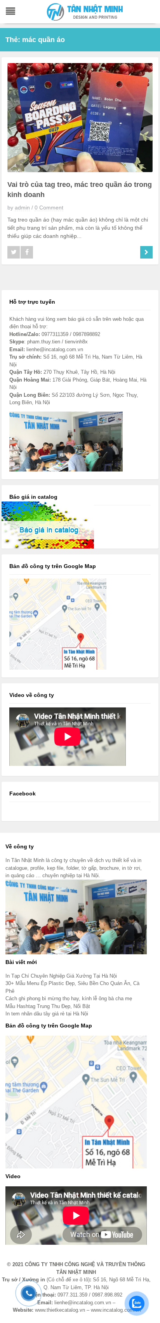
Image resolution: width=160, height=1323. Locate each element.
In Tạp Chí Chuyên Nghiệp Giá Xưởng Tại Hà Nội (61, 976)
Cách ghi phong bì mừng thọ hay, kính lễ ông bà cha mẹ (68, 998)
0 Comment (49, 207)
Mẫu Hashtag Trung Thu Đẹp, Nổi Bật (47, 1006)
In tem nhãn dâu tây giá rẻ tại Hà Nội (46, 1014)
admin (22, 207)
